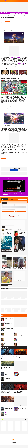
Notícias (5, 327)
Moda (18, 342)
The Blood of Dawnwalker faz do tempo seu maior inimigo (20, 357)
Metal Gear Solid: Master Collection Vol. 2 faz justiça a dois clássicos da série (9, 379)
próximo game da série (20, 63)
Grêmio (18, 337)
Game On (4, 192)
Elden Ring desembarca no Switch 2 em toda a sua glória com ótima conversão (7, 368)
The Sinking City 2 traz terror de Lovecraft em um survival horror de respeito (9, 374)
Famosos (18, 332)
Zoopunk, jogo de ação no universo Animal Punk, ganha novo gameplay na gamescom (9, 409)
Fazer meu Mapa (7, 223)
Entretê (5, 342)
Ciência (4, 322)
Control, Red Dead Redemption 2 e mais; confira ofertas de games (20, 392)
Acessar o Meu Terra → (11, 199)
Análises (1, 355)
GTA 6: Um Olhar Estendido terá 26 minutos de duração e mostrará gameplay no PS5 (22, 409)
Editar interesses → (24, 202)
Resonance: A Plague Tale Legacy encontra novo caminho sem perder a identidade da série (9, 414)
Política (5, 332)
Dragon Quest (13, 57)
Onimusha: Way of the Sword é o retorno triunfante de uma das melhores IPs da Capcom (7, 357)
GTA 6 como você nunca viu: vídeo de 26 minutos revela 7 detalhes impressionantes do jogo (7, 404)
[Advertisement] (19, 379)
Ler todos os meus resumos (14, 211)
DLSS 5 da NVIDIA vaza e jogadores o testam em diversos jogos (6, 392)
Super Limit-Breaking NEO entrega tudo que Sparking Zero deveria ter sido (22, 374)
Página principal (4, 1)
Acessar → (12, 226)
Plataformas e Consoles (3, 390)
